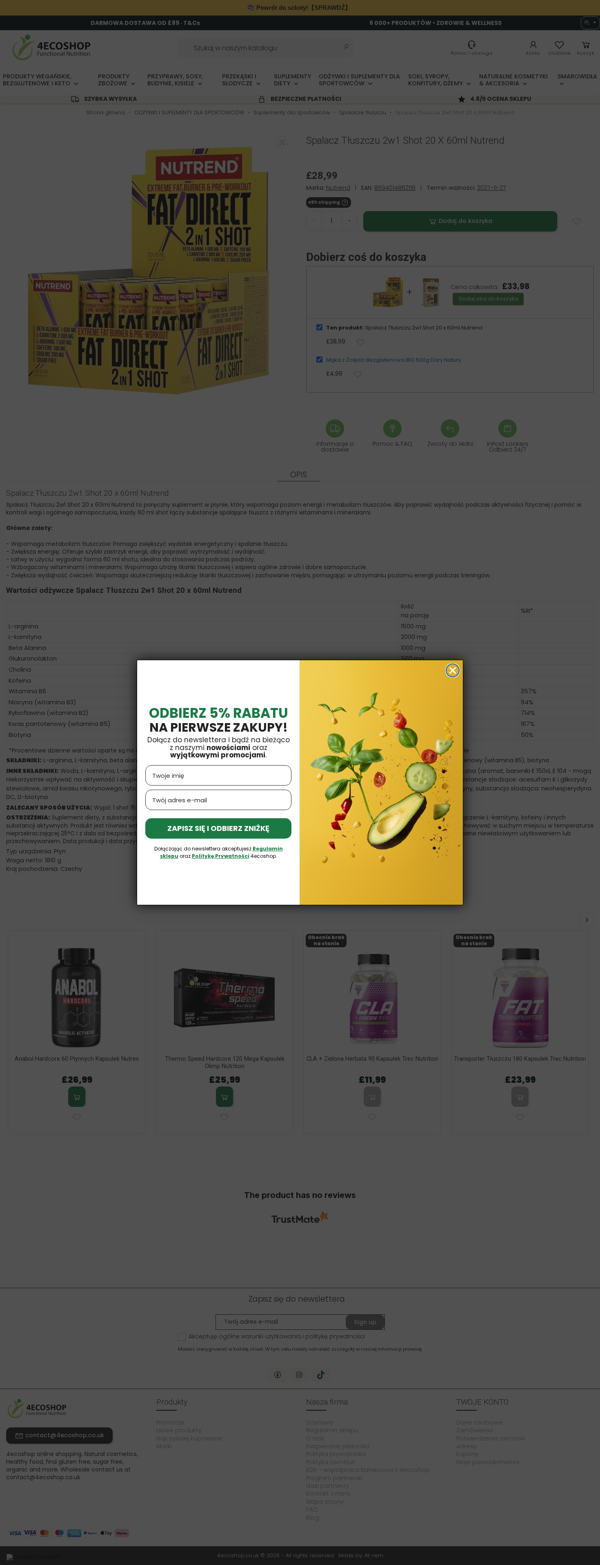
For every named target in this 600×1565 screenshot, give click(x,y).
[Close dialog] (452, 670)
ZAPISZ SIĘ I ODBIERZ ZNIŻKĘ (218, 828)
